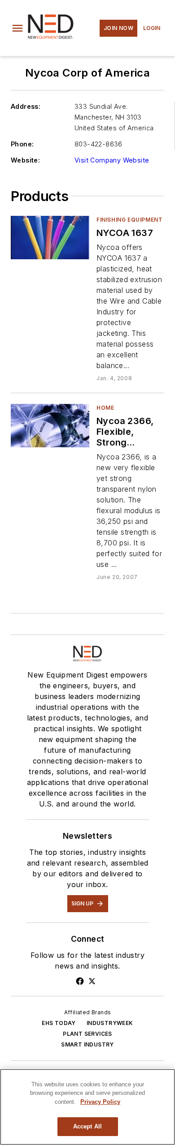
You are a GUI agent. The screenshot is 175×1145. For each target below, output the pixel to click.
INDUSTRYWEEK (110, 1023)
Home (105, 407)
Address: (25, 106)
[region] (87, 1107)
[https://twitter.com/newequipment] (92, 981)
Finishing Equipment (129, 219)
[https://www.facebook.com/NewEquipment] (79, 981)
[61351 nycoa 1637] (50, 237)
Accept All (87, 1126)
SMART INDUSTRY (87, 1044)
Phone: (22, 144)
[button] (17, 28)
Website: (25, 160)
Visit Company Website (111, 160)
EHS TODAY (59, 1023)
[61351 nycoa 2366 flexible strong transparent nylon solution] (50, 425)
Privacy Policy (100, 1101)
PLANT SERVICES (87, 1033)
